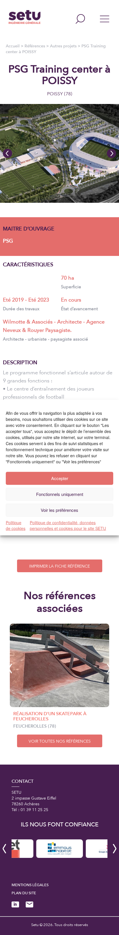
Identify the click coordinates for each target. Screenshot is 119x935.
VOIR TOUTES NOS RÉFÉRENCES (60, 741)
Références (35, 46)
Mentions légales (30, 885)
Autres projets (63, 46)
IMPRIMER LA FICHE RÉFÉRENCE (59, 566)
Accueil (13, 46)
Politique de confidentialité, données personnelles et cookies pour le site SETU (68, 525)
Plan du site (24, 893)
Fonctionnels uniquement (59, 494)
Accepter (59, 478)
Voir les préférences (59, 510)
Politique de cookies (15, 525)
